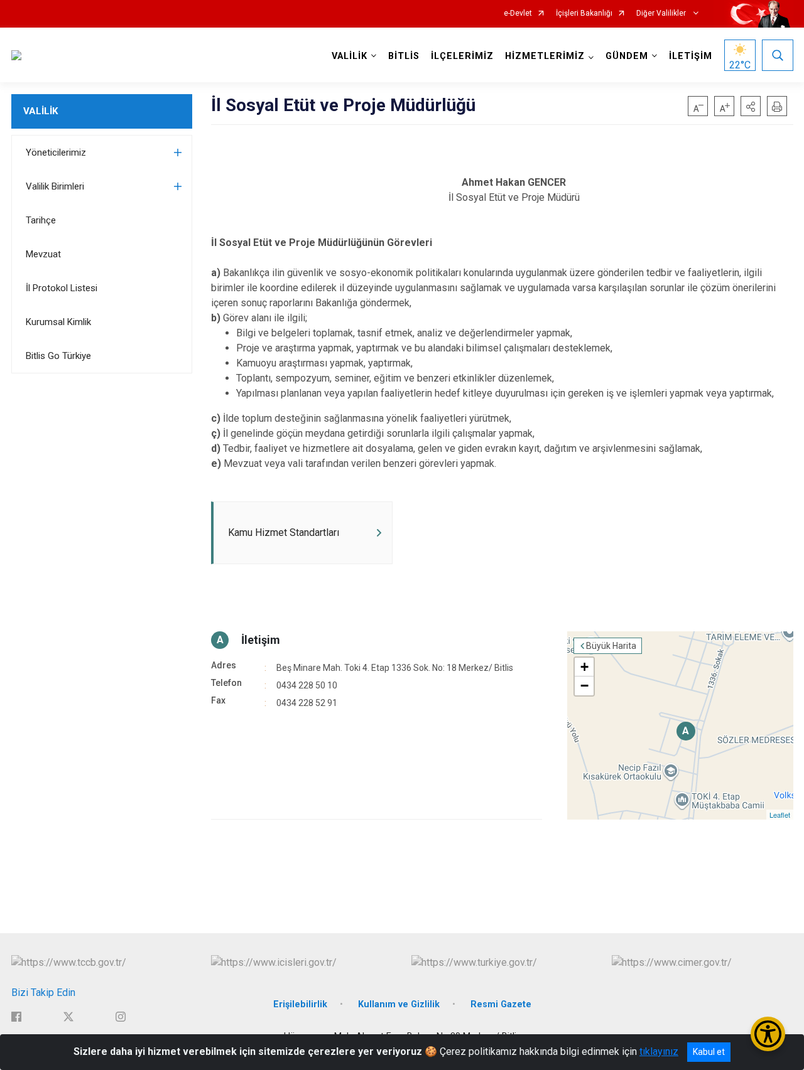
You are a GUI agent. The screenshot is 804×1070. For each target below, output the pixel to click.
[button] (751, 106)
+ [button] (584, 667)
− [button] (584, 685)
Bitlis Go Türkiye (58, 355)
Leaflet (779, 815)
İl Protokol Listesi (61, 288)
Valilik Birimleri (55, 186)
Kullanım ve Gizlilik (399, 1004)
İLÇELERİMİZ (462, 56)
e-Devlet (518, 13)
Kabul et (709, 1052)
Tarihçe (41, 220)
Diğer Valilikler (662, 13)
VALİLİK (40, 111)
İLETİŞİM (690, 56)
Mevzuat (43, 254)
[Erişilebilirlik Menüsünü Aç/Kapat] (768, 1034)
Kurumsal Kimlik (58, 322)
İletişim (260, 639)
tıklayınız (658, 1051)
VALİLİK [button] (349, 56)
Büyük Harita (611, 646)
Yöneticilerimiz (56, 152)
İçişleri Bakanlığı (584, 13)
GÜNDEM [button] (627, 56)
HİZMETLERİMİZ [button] (545, 56)
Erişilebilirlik (300, 1004)
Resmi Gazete (500, 1004)
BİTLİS (404, 56)
